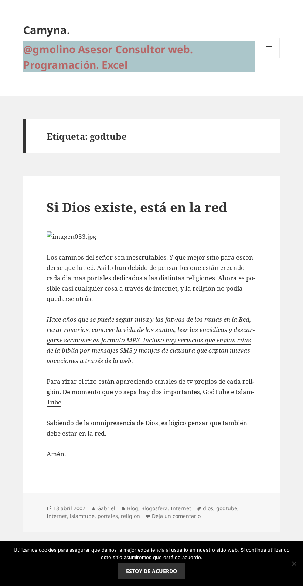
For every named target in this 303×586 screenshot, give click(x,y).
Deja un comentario (176, 515)
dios (208, 508)
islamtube (82, 515)
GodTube (217, 391)
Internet (181, 508)
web (126, 360)
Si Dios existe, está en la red (137, 207)
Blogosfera (154, 508)
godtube (226, 508)
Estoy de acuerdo (151, 571)
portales (108, 515)
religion (130, 515)
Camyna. (46, 30)
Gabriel (106, 508)
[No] (293, 563)
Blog (132, 508)
